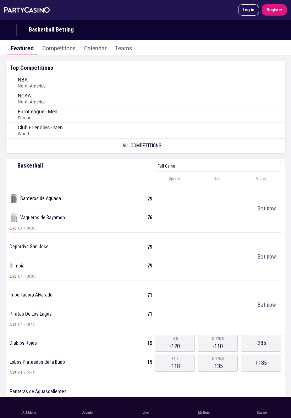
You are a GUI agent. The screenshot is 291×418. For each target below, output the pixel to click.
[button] (145, 179)
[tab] (22, 47)
